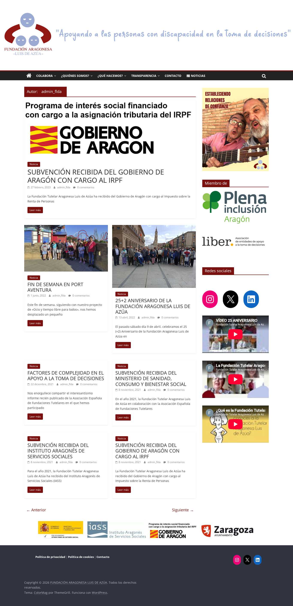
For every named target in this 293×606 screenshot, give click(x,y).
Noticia (34, 164)
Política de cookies (81, 557)
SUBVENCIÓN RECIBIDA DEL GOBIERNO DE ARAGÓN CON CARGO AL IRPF (95, 176)
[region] (235, 129)
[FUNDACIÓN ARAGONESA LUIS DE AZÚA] (146, 12)
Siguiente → (183, 509)
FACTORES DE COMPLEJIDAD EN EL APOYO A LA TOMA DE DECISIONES (65, 375)
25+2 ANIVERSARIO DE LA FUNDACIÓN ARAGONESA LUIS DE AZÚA (152, 306)
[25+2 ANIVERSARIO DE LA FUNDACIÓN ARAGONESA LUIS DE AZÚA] (154, 227)
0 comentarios (85, 187)
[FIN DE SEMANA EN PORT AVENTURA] (66, 227)
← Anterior (36, 509)
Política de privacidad (50, 557)
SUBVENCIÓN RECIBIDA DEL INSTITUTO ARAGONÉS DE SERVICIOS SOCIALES (58, 451)
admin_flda (64, 187)
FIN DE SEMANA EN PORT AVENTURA (55, 287)
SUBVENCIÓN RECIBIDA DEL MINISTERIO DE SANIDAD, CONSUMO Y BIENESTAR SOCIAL (150, 378)
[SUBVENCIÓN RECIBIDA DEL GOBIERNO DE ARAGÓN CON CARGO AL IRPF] (110, 102)
